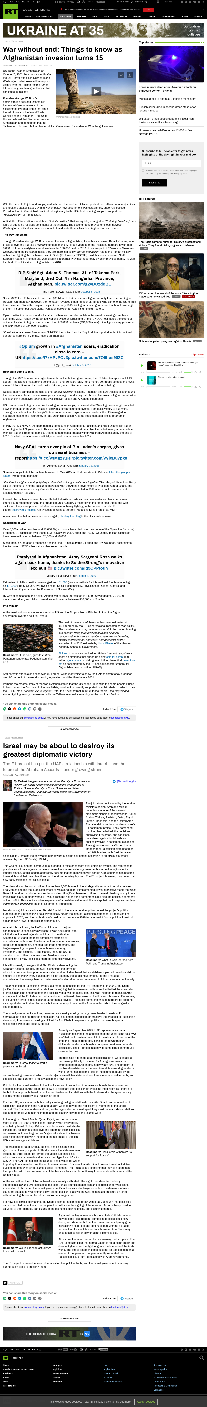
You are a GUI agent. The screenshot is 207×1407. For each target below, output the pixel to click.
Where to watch (111, 1373)
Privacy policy (160, 1369)
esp (12, 1350)
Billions (62, 653)
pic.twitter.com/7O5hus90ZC (96, 357)
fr (29, 1350)
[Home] (10, 11)
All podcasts (197, 354)
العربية (5, 2)
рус (18, 1350)
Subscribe (154, 182)
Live (105, 1365)
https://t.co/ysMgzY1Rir (50, 458)
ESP (12, 2)
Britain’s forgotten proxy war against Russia (165, 341)
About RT (158, 1373)
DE (23, 2)
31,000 (63, 582)
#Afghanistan (69, 346)
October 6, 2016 (90, 291)
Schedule (108, 1377)
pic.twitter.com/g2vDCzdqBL (83, 284)
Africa (106, 16)
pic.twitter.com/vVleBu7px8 (100, 458)
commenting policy (34, 717)
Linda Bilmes (106, 643)
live (148, 10)
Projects (198, 16)
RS (33, 2)
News (6, 1365)
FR (28, 2)
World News (65, 16)
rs (33, 1350)
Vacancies (159, 1390)
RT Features (121, 16)
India (94, 16)
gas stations (74, 660)
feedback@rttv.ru (120, 717)
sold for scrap (114, 656)
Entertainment (168, 16)
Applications (109, 1369)
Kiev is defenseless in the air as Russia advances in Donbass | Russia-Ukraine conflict (101, 10)
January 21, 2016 (89, 465)
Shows (185, 16)
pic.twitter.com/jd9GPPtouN (81, 568)
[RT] (60, 2)
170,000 (12, 585)
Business (81, 16)
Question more (36, 9)
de (24, 1350)
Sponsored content (113, 1382)
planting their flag (70, 516)
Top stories (146, 42)
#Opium (27, 346)
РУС (18, 2)
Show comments (69, 729)
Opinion (151, 16)
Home (7, 41)
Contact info (159, 1382)
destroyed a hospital (24, 509)
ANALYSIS (15, 1283)
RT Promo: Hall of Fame (165, 1377)
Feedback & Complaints (165, 1386)
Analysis (137, 16)
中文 (38, 2)
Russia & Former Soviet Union (39, 16)
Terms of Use (160, 1365)
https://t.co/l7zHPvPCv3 (44, 357)
